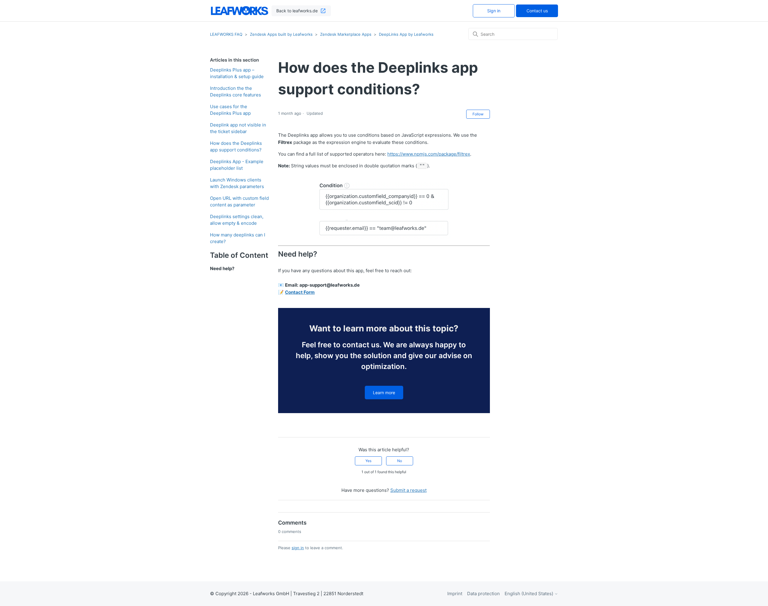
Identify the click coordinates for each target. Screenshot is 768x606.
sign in (298, 547)
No (399, 460)
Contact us (537, 10)
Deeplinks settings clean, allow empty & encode (236, 220)
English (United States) (529, 593)
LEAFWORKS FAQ (226, 34)
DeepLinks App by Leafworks (406, 34)
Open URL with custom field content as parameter (239, 201)
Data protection (483, 593)
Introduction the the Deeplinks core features (235, 91)
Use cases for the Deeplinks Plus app (230, 110)
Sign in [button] (493, 10)
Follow (478, 114)
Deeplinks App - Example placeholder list (236, 165)
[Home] (239, 10)
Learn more (384, 392)
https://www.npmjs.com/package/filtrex (428, 154)
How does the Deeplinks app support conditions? (236, 146)
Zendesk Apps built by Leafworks (282, 34)
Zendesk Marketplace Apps (345, 34)
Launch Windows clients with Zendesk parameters (237, 183)
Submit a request (408, 490)
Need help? (222, 268)
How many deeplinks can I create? (237, 238)
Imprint (454, 593)
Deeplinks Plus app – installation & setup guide (237, 73)
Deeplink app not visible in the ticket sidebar (238, 128)
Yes (368, 460)
